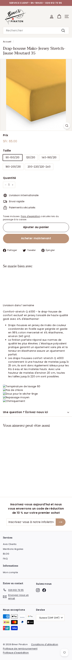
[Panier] (59, 16)
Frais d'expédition (30, 216)
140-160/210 (49, 157)
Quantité (9, 178)
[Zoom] (67, 125)
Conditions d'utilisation (44, 644)
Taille (7, 150)
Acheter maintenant (36, 238)
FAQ (5, 558)
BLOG (6, 553)
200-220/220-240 (39, 166)
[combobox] (36, 30)
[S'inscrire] (61, 522)
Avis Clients (9, 544)
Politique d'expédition (16, 652)
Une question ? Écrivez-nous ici (25, 412)
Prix (5, 135)
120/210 (30, 157)
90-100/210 (13, 157)
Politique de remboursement (20, 648)
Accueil (7, 41)
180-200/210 (13, 166)
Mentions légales (13, 549)
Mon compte (10, 572)
